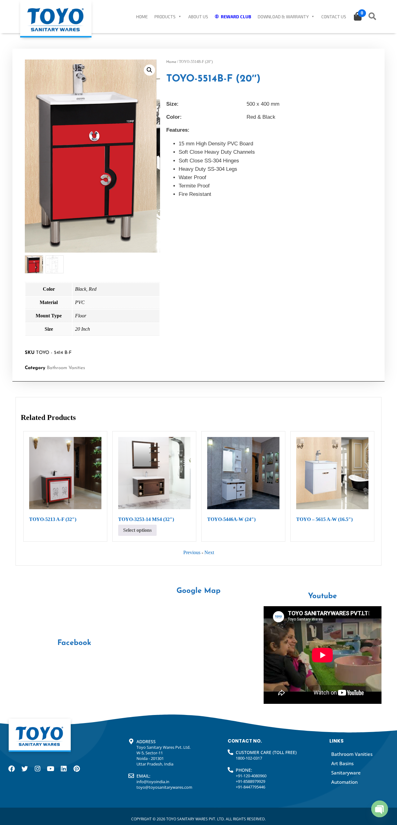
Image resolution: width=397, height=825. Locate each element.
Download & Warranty (283, 16)
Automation (344, 782)
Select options (137, 530)
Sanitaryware (346, 773)
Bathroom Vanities (66, 368)
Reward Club (236, 16)
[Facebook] (11, 768)
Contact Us (333, 16)
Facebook (74, 643)
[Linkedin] (63, 768)
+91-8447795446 (250, 787)
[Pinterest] (76, 768)
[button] (149, 70)
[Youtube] (50, 768)
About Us (198, 16)
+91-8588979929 (250, 781)
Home (142, 16)
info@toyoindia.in (152, 781)
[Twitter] (24, 768)
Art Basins (342, 763)
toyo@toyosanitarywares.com (164, 787)
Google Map (198, 591)
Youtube (322, 596)
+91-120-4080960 (251, 776)
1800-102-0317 (249, 758)
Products (165, 16)
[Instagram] (37, 768)
